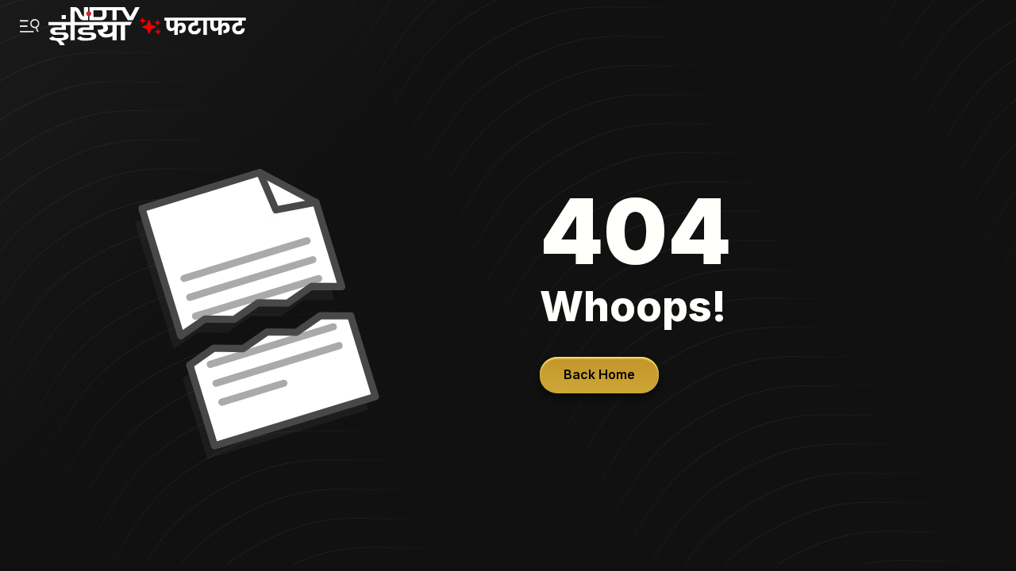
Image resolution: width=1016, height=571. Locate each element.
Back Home (599, 374)
